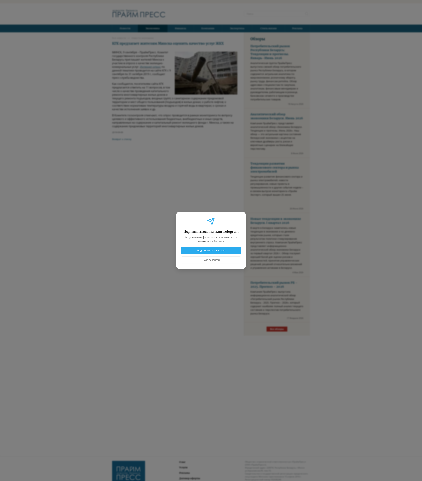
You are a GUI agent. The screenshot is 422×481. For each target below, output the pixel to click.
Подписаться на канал (211, 250)
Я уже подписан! (211, 260)
